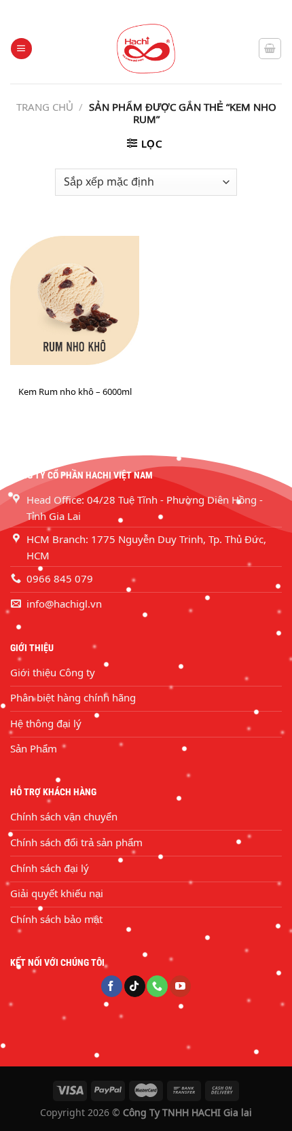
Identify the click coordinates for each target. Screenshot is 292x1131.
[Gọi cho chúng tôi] (157, 986)
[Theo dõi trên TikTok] (134, 986)
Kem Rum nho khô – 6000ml (75, 392)
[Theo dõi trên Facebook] (111, 986)
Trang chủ (44, 107)
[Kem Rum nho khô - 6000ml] (74, 300)
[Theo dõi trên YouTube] (180, 986)
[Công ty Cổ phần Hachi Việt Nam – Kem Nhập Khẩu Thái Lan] (146, 48)
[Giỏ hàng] (270, 48)
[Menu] (21, 48)
